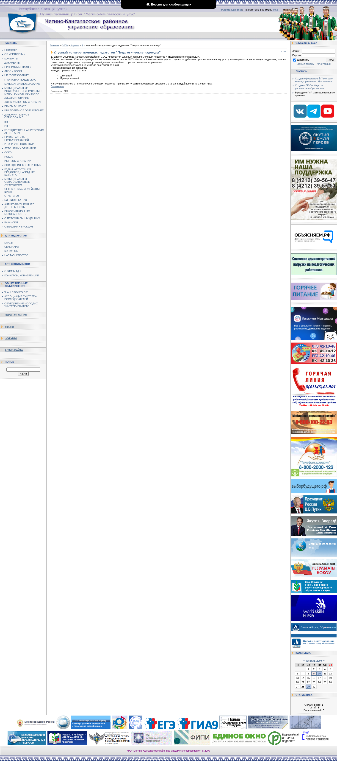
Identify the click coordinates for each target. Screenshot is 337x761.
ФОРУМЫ (11, 338)
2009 (65, 45)
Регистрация (228, 9)
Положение (57, 86)
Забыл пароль (305, 63)
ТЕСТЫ (9, 326)
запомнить (303, 59)
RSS (275, 9)
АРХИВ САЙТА (14, 350)
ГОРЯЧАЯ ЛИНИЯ (16, 315)
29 (308, 686)
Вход (239, 9)
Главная (54, 45)
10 (319, 673)
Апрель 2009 (314, 660)
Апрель (74, 45)
